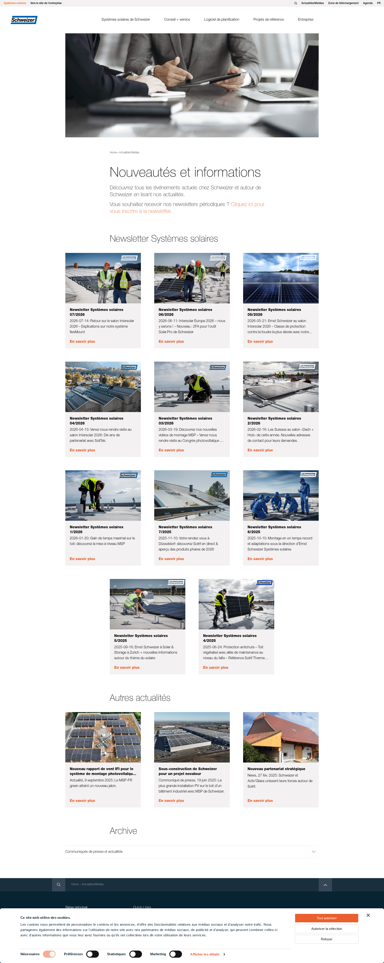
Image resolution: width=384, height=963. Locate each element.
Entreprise (305, 20)
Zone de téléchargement (343, 3)
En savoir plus (82, 342)
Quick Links (142, 908)
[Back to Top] (325, 884)
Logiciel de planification (221, 20)
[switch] (92, 954)
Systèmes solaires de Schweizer (126, 20)
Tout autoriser (326, 918)
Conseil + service (177, 20)
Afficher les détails (205, 954)
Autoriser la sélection (326, 929)
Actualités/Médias (312, 3)
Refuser (327, 939)
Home (113, 152)
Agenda (368, 3)
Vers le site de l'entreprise (46, 3)
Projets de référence (269, 20)
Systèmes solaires (15, 3)
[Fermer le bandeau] (368, 915)
